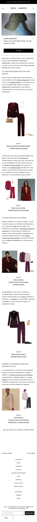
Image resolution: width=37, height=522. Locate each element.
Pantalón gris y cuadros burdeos (18, 422)
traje (14, 226)
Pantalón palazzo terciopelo (18, 148)
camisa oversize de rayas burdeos (21, 375)
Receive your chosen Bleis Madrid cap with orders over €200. (18, 1)
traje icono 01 (23, 158)
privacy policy (18, 486)
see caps (18, 50)
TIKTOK (18, 498)
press (18, 463)
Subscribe (29, 513)
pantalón (14, 299)
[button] (8, 517)
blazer (24, 297)
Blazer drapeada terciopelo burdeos (18, 146)
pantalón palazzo (15, 82)
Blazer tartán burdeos (18, 354)
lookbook (18, 466)
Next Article (31, 453)
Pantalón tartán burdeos (19, 356)
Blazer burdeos (18, 280)
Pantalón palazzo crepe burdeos (18, 210)
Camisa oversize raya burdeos (18, 282)
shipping (18, 479)
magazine (18, 459)
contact (18, 469)
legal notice (18, 483)
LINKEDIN (18, 495)
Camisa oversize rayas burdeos (18, 420)
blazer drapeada (22, 80)
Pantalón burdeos (18, 284)
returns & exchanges (18, 473)
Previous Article (7, 453)
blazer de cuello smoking (13, 165)
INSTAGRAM (18, 492)
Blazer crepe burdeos (18, 208)
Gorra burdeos (18, 417)
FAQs (18, 476)
